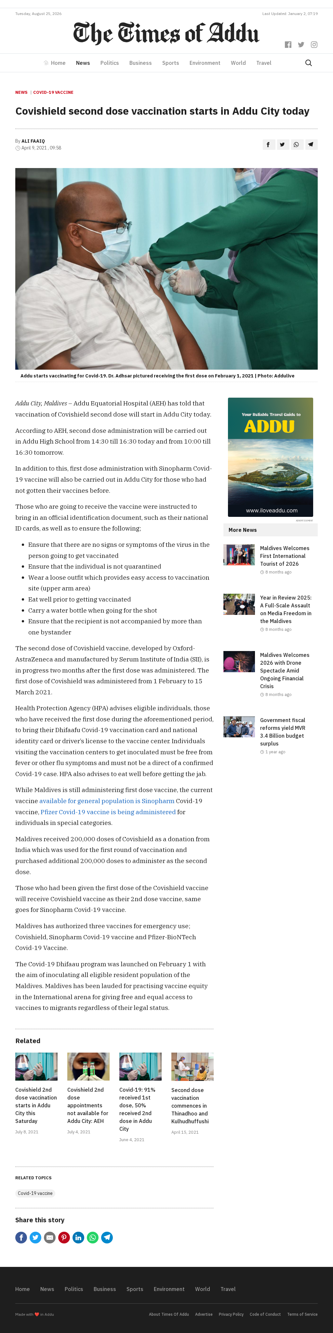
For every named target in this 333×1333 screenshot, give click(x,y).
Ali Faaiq (33, 141)
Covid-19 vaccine (53, 92)
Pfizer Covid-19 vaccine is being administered (108, 812)
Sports (170, 63)
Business (140, 63)
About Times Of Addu (169, 1314)
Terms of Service (302, 1314)
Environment (205, 63)
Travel (264, 63)
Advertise (204, 1314)
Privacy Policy (231, 1314)
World (238, 63)
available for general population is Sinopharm (107, 801)
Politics (109, 63)
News (83, 63)
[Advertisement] (270, 822)
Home (58, 63)
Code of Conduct (265, 1314)
